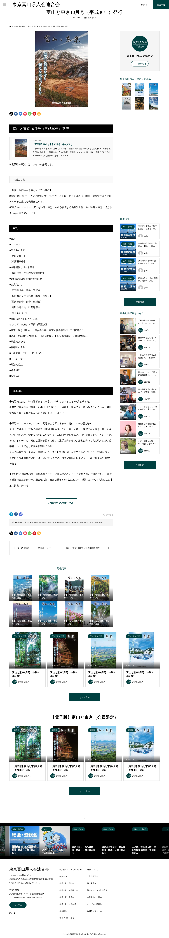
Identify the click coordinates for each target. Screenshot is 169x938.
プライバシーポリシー (68, 918)
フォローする (141, 63)
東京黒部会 (76, 522)
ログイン (145, 4)
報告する (109, 514)
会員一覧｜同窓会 (66, 897)
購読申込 (161, 4)
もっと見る (84, 697)
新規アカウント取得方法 (97, 890)
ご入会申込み (92, 876)
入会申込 (18, 905)
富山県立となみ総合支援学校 (44, 522)
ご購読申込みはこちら (61, 502)
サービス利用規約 (94, 904)
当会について (92, 869)
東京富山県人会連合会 (36, 4)
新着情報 (140, 301)
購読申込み (91, 883)
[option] (25, 841)
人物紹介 (140, 464)
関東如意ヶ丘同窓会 (87, 522)
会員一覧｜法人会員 (67, 904)
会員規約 (63, 911)
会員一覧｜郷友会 (66, 883)
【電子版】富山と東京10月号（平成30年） (53, 144)
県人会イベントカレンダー (70, 869)
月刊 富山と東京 (89, 18)
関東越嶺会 (99, 522)
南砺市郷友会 (19, 522)
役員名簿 (63, 876)
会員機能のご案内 (94, 897)
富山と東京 (29, 522)
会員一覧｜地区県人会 (68, 890)
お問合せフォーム (94, 911)
